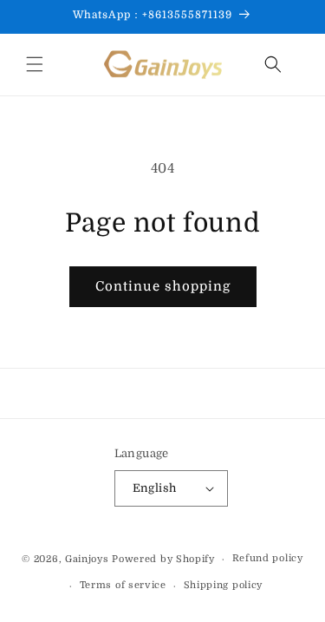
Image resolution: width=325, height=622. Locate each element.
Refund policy (267, 558)
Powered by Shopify (163, 559)
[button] (35, 64)
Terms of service (123, 585)
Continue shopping (163, 286)
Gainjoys (87, 559)
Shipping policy (223, 585)
